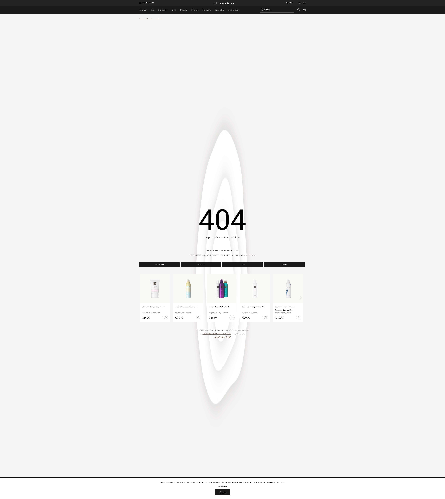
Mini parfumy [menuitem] (97, 65)
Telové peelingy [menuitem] (98, 45)
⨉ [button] (131, 21)
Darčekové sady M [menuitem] (99, 39)
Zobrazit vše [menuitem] (96, 24)
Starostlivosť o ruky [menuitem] (99, 81)
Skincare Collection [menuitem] (99, 54)
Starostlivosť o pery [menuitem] (99, 50)
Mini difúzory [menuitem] (97, 42)
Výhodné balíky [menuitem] (97, 47)
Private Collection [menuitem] (98, 52)
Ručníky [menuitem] (95, 99)
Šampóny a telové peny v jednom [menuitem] (104, 42)
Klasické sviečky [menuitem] (98, 81)
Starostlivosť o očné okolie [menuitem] (101, 47)
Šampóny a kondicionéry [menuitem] (101, 82)
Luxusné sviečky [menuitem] (98, 75)
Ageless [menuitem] (95, 97)
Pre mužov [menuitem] (96, 63)
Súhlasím (222, 492)
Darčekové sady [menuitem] (98, 119)
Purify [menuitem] (94, 91)
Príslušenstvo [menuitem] (97, 101)
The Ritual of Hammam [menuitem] (101, 101)
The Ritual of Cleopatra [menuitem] (101, 107)
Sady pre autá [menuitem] (97, 50)
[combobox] (277, 10)
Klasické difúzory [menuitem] (98, 39)
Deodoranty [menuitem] (96, 65)
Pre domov (159, 264)
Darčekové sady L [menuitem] (98, 42)
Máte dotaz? (289, 3)
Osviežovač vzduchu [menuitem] (99, 114)
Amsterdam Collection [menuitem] (100, 78)
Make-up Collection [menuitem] (99, 60)
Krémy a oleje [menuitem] (97, 57)
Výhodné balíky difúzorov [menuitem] (101, 50)
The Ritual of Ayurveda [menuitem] (100, 46)
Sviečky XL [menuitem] (96, 78)
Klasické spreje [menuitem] (97, 63)
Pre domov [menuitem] (96, 39)
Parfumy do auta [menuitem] (98, 117)
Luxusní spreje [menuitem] (97, 60)
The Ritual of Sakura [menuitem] (99, 70)
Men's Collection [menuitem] (98, 49)
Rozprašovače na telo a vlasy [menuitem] (102, 60)
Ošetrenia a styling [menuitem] (99, 85)
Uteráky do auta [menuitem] (98, 122)
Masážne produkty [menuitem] (99, 68)
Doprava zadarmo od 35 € (146, 3)
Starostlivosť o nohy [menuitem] (99, 83)
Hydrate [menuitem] (95, 100)
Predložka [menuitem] (96, 104)
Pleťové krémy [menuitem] (97, 36)
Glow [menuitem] (94, 94)
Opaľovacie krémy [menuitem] (98, 94)
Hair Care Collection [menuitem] (100, 99)
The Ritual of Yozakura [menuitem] (100, 72)
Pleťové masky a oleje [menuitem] (100, 45)
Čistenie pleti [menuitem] (97, 39)
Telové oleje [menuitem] (96, 39)
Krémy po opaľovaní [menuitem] (99, 97)
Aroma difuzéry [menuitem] (98, 47)
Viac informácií (279, 482)
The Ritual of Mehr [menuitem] (99, 75)
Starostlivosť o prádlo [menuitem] (100, 96)
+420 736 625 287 (222, 337)
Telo (243, 264)
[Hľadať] (262, 9)
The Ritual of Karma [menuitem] (99, 88)
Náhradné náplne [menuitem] (98, 45)
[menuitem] (143, 10)
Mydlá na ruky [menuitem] (97, 78)
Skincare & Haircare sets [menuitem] (101, 53)
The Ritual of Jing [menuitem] (98, 96)
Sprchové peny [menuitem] (97, 36)
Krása (284, 264)
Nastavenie (222, 486)
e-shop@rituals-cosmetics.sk (217, 333)
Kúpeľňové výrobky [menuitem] (99, 47)
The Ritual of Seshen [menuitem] (99, 36)
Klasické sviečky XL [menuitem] (99, 83)
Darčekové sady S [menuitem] (98, 36)
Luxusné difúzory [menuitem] (98, 36)
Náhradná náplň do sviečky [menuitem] (102, 86)
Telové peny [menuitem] (96, 63)
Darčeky (201, 264)
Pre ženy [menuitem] (95, 60)
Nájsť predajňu (302, 3)
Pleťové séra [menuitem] (96, 42)
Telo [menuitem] (93, 36)
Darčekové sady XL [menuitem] (99, 45)
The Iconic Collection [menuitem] (100, 104)
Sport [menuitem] (94, 93)
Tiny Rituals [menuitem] (96, 57)
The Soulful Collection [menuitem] (100, 90)
